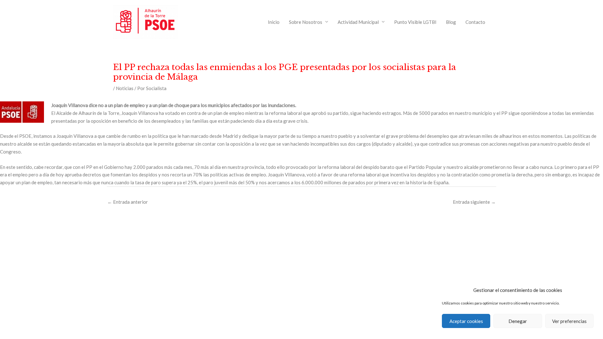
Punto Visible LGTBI (415, 22)
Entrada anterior (127, 202)
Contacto (475, 22)
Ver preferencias (569, 321)
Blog (451, 22)
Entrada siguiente (474, 202)
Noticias (124, 88)
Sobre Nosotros (305, 22)
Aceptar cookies (466, 321)
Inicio (274, 22)
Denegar (517, 321)
